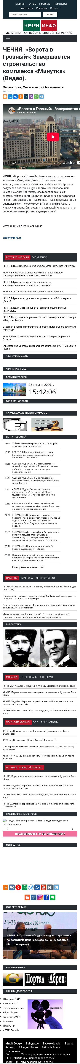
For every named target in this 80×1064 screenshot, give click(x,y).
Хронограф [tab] (46, 677)
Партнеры (60, 3)
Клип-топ (8, 1021)
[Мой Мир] (10, 96)
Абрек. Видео (10, 1012)
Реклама (41, 8)
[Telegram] (41, 96)
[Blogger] (5, 96)
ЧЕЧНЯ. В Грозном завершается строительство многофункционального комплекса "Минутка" (27, 283)
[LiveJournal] (26, 96)
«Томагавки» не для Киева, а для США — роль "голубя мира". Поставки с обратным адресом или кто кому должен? (36, 615)
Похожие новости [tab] (17, 257)
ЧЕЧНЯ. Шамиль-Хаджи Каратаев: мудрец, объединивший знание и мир (39, 712)
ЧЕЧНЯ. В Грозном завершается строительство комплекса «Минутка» (39, 266)
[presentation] (72, 642)
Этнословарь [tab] (28, 677)
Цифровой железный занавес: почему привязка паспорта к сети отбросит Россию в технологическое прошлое (36, 557)
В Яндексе (32, 1043)
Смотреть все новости (28, 567)
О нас (32, 3)
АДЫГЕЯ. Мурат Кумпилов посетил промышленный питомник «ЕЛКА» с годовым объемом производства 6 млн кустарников (33, 493)
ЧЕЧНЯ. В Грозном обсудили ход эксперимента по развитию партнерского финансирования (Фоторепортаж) (39, 940)
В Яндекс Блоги (28, 1047)
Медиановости (32, 87)
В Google (16, 1043)
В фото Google (51, 1043)
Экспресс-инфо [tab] (45, 578)
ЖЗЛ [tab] (35, 722)
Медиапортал (12, 87)
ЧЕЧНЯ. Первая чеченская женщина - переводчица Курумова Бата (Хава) (39, 694)
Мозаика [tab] (11, 677)
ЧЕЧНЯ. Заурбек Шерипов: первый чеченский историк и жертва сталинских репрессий (38, 703)
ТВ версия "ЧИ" (11, 999)
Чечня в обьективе (13, 1007)
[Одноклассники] (20, 96)
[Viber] (31, 96)
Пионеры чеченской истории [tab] (24, 767)
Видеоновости (54, 87)
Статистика (13, 1051)
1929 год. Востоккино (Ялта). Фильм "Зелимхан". (29, 740)
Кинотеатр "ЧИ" (11, 1016)
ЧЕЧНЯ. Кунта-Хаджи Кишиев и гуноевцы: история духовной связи (39, 685)
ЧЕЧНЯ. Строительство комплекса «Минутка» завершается (33, 291)
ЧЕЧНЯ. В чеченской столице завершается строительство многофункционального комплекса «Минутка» (33, 274)
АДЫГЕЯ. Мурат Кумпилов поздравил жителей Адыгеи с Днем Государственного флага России (35, 480)
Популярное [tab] (39, 257)
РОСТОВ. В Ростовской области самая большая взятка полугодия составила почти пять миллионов (33, 455)
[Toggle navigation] (8, 38)
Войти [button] (54, 8)
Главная (20, 3)
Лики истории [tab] (49, 722)
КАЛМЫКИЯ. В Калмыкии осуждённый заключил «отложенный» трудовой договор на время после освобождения (36, 506)
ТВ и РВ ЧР (9, 1025)
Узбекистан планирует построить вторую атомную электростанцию (34, 445)
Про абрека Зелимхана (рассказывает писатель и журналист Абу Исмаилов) (38, 748)
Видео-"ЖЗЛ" (10, 1003)
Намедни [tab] (11, 578)
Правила (44, 3)
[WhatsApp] (36, 96)
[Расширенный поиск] (60, 14)
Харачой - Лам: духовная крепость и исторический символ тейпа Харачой (38, 757)
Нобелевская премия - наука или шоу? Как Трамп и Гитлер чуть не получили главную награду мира (39, 597)
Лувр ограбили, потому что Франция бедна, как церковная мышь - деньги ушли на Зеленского (39, 606)
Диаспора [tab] (26, 578)
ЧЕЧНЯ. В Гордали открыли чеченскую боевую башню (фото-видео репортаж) (39, 588)
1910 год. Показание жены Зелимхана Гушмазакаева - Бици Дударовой (36, 732)
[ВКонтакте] (15, 96)
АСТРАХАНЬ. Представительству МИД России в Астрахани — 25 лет (33, 547)
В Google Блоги (51, 1047)
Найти (50, 14)
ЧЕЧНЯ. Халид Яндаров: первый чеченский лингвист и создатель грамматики (39, 805)
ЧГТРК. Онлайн (11, 1030)
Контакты (27, 8)
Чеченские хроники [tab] (18, 722)
